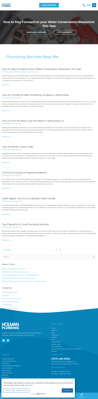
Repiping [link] (5, 375)
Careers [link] (53, 337)
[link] (6, 5)
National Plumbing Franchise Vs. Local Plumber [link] (18, 278)
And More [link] (5, 377)
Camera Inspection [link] (8, 359)
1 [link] (48, 250)
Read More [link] (29, 385)
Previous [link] (6, 250)
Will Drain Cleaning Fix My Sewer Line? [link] (15, 272)
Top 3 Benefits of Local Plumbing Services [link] (25, 224)
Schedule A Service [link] (36, 32)
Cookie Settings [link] (22, 390)
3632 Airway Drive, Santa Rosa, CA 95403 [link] (64, 364)
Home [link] (53, 328)
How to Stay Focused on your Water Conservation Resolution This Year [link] (41, 69)
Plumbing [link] (5, 295)
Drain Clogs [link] (5, 363)
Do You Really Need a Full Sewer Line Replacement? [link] (20, 275)
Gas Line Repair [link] (7, 368)
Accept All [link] (67, 390)
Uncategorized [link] (7, 305)
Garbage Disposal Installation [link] (11, 366)
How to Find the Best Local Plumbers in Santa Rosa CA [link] (33, 120)
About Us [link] (54, 330)
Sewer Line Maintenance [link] (10, 302)
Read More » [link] (6, 85)
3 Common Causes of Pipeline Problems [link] (24, 172)
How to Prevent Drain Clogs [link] (17, 146)
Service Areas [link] (55, 342)
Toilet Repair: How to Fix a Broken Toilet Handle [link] (28, 198)
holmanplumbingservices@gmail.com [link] (63, 361)
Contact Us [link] (55, 335)
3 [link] (56, 250)
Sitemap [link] (54, 351)
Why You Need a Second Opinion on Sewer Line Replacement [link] (24, 281)
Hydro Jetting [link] (6, 370)
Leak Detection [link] (7, 372)
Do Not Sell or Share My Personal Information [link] (66, 349)
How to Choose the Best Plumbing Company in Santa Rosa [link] (35, 95)
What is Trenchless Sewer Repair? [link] (14, 269)
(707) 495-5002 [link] (65, 32)
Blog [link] (52, 332)
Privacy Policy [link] (55, 344)
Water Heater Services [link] (30, 72)
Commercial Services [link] (9, 361)
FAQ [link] (52, 339)
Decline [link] (8, 390)
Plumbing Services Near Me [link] (11, 72)
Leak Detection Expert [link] (10, 292)
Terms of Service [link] (56, 346)
